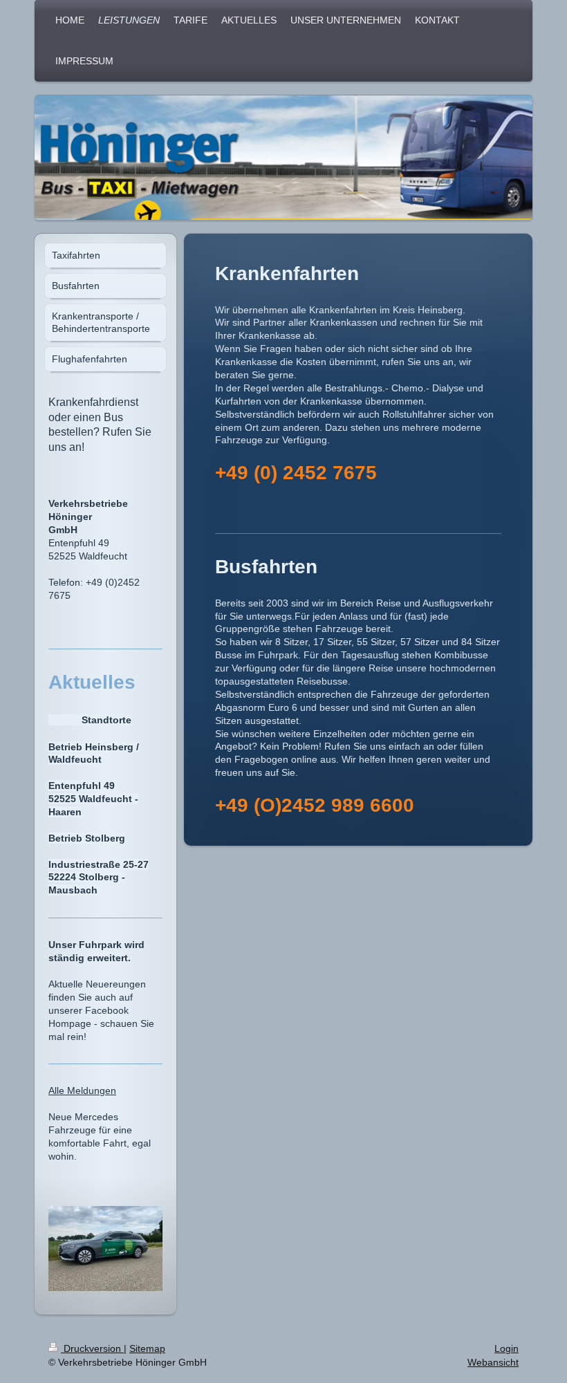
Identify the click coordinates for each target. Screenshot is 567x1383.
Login (506, 1348)
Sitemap (147, 1348)
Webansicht (493, 1362)
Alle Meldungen (82, 1090)
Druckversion (92, 1348)
